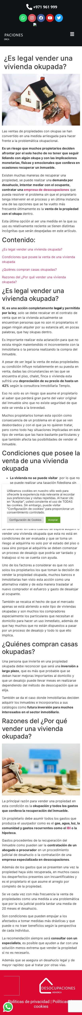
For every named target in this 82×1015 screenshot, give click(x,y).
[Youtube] (50, 18)
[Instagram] (32, 18)
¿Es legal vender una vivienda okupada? (32, 249)
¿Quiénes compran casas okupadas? (29, 269)
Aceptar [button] (53, 519)
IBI (69, 828)
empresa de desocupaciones (46, 190)
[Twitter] (59, 18)
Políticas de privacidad (29, 1001)
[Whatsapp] (23, 18)
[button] (72, 34)
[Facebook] (41, 18)
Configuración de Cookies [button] (25, 519)
